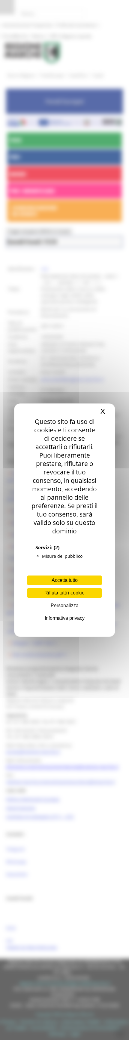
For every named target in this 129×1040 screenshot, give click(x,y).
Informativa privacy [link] (65, 618)
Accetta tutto (65, 580)
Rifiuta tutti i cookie (64, 592)
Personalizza (65, 605)
